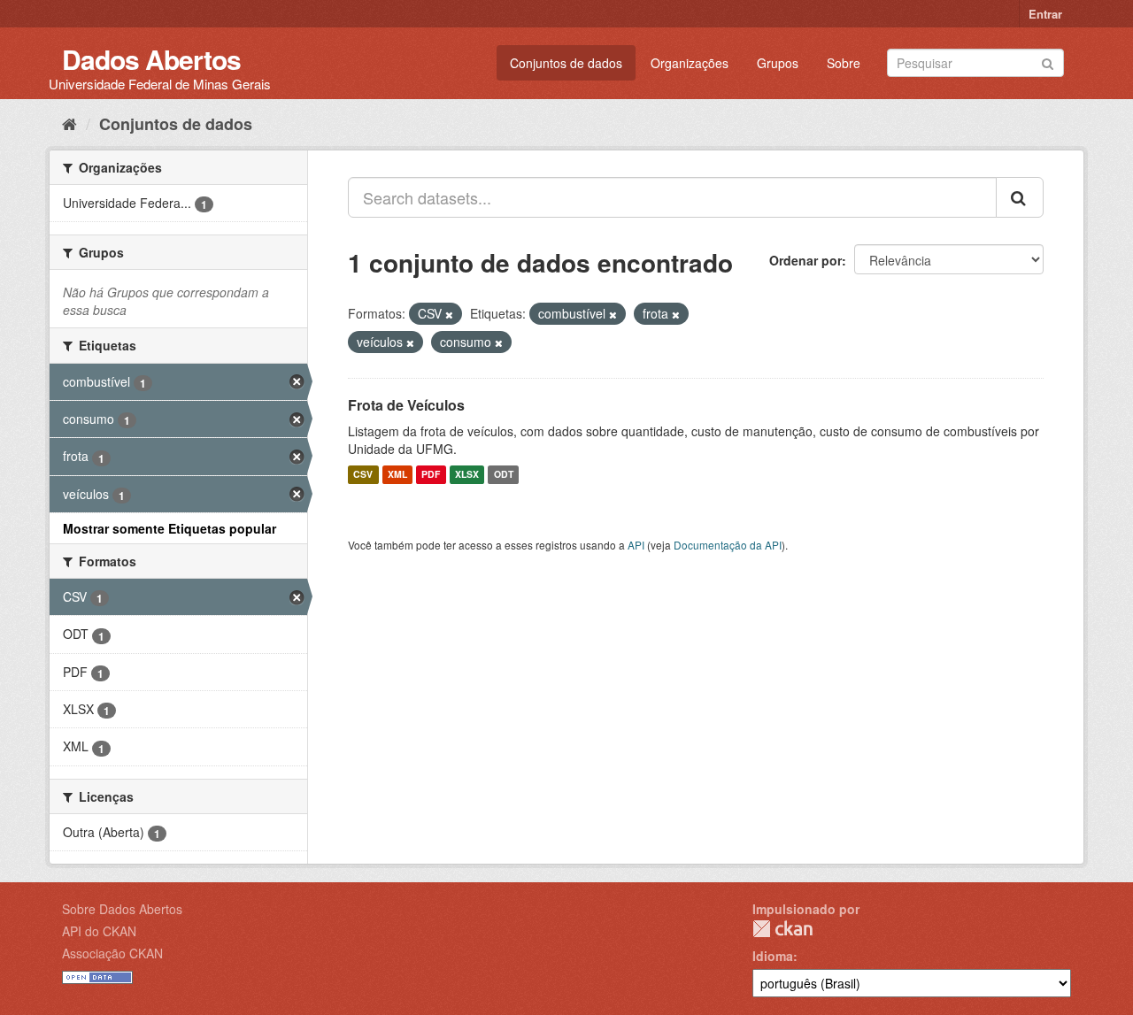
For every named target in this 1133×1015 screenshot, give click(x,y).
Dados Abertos (151, 59)
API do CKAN (99, 931)
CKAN (782, 928)
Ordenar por (805, 260)
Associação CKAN (112, 953)
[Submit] (1047, 61)
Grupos (777, 63)
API (636, 544)
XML (397, 474)
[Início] (69, 123)
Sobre (843, 63)
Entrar (1045, 13)
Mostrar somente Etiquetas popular (169, 528)
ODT (503, 474)
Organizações (689, 63)
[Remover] (449, 314)
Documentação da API (728, 544)
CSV (363, 474)
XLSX (467, 474)
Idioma (772, 956)
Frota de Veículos (406, 405)
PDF (430, 474)
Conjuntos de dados (566, 63)
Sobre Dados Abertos (122, 909)
